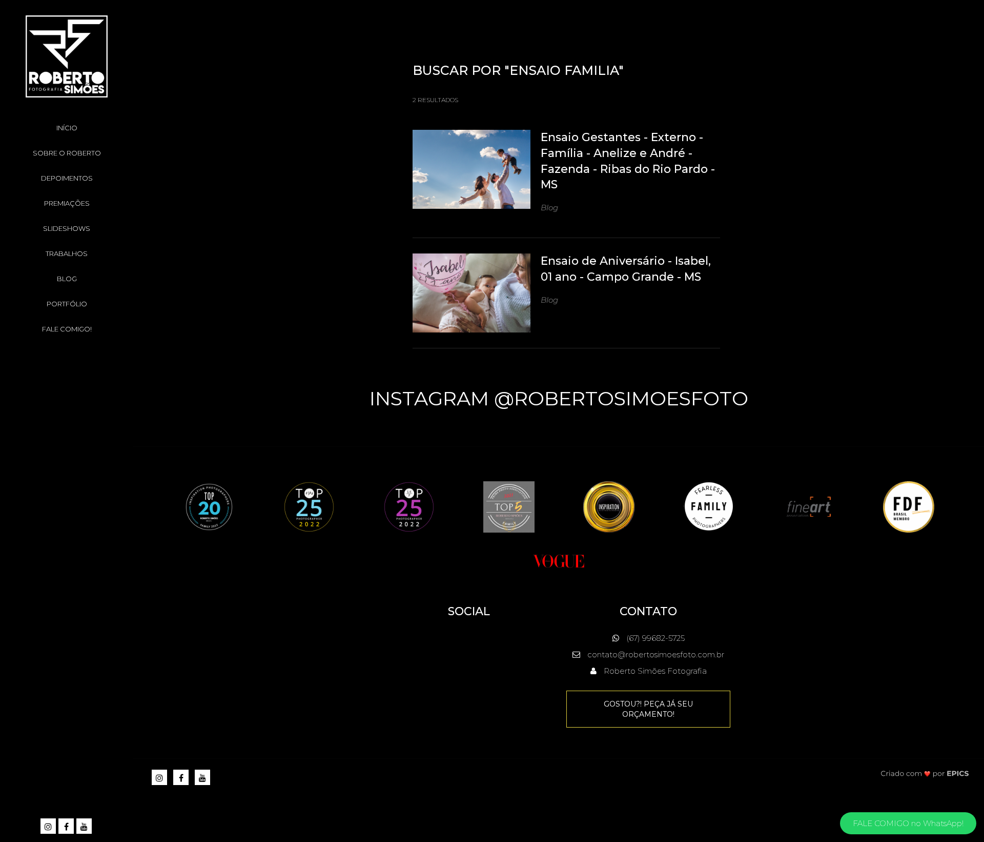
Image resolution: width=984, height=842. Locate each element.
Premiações (67, 203)
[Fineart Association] (808, 506)
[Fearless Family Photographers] (709, 506)
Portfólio (67, 304)
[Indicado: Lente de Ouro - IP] (609, 506)
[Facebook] (67, 827)
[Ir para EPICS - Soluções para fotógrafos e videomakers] (925, 773)
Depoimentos (67, 178)
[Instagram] (49, 827)
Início (66, 128)
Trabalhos (67, 253)
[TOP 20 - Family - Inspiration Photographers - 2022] (209, 506)
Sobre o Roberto (67, 153)
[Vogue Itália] (558, 560)
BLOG (67, 279)
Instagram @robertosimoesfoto (559, 398)
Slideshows (66, 228)
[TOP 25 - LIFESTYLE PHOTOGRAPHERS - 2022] (409, 506)
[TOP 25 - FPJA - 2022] (309, 506)
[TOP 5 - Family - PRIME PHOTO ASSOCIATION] (509, 506)
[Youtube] (85, 827)
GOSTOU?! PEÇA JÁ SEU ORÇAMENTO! (648, 709)
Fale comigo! (67, 329)
